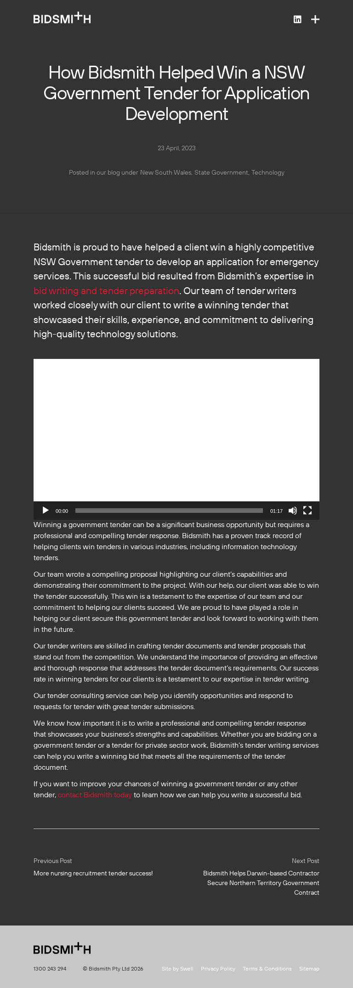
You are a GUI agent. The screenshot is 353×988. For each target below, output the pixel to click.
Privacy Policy (218, 969)
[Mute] (292, 510)
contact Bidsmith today (95, 795)
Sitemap (309, 969)
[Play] (45, 510)
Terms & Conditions (267, 969)
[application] (176, 439)
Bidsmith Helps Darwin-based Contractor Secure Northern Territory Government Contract (261, 877)
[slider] (169, 510)
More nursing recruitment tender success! (93, 867)
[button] (176, 439)
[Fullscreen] (307, 510)
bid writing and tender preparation (106, 291)
